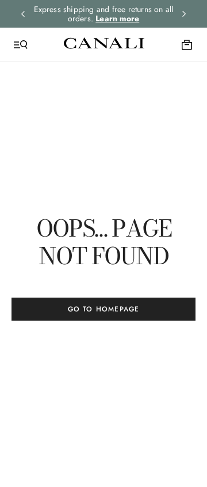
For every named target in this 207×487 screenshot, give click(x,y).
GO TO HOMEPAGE (104, 309)
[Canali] (104, 44)
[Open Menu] (21, 45)
